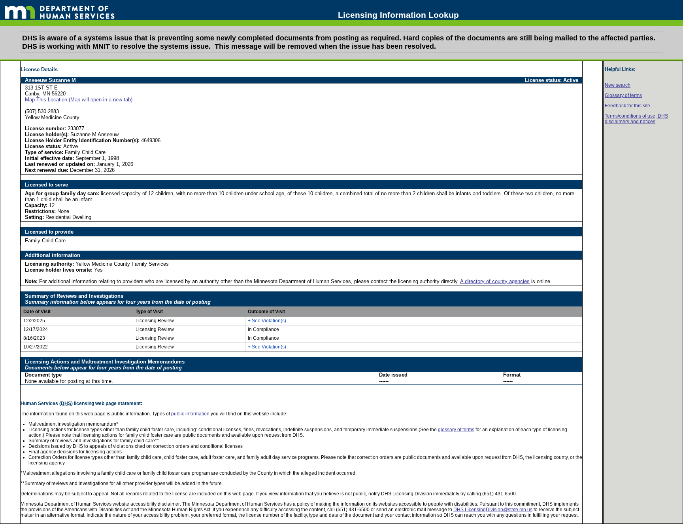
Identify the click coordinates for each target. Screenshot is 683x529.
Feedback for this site (627, 105)
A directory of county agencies (495, 281)
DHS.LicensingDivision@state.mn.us (492, 509)
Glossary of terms (623, 95)
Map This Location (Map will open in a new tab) (78, 100)
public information (190, 414)
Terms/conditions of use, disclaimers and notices (636, 118)
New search (617, 85)
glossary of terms (456, 429)
